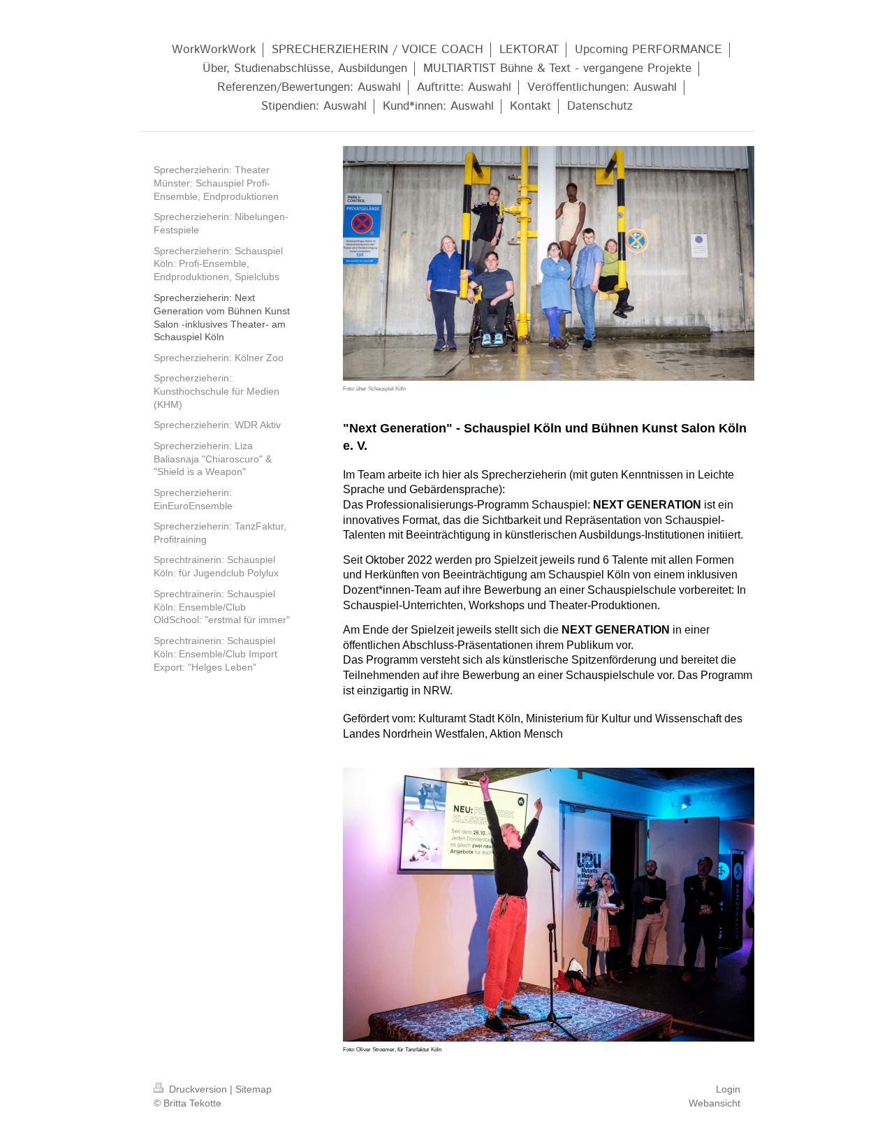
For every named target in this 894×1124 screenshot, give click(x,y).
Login (728, 1089)
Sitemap (253, 1089)
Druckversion (198, 1089)
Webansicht (714, 1103)
